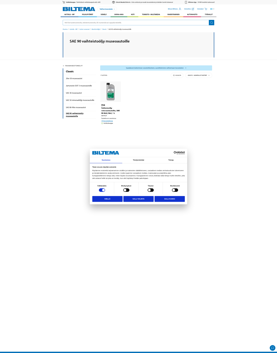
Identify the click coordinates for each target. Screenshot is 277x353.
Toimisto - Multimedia (151, 14)
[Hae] (211, 22)
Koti (132, 14)
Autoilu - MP (69, 14)
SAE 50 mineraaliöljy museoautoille (80, 100)
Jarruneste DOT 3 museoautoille (79, 85)
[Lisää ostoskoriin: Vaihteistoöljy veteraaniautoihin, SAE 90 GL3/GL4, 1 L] (110, 128)
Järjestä (197, 75)
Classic (104, 29)
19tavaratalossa (107, 121)
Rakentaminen (173, 14)
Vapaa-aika (118, 14)
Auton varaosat (84, 29)
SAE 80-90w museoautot (76, 107)
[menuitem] (69, 14)
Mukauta (178, 75)
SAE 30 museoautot (74, 93)
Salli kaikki (169, 199)
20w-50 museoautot (74, 78)
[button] (212, 9)
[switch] (126, 190)
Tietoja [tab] (171, 160)
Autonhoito (192, 14)
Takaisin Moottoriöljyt (74, 66)
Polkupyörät (87, 14)
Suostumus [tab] (106, 160)
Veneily (104, 14)
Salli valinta (138, 199)
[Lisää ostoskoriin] (103, 128)
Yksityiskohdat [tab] (138, 160)
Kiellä (107, 199)
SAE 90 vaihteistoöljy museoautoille (75, 114)
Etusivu (65, 29)
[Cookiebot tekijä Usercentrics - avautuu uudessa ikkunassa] (175, 152)
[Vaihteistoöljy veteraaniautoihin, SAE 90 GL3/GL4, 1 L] (110, 91)
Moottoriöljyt (96, 29)
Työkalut (209, 14)
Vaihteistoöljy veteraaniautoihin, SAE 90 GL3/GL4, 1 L (110, 110)
